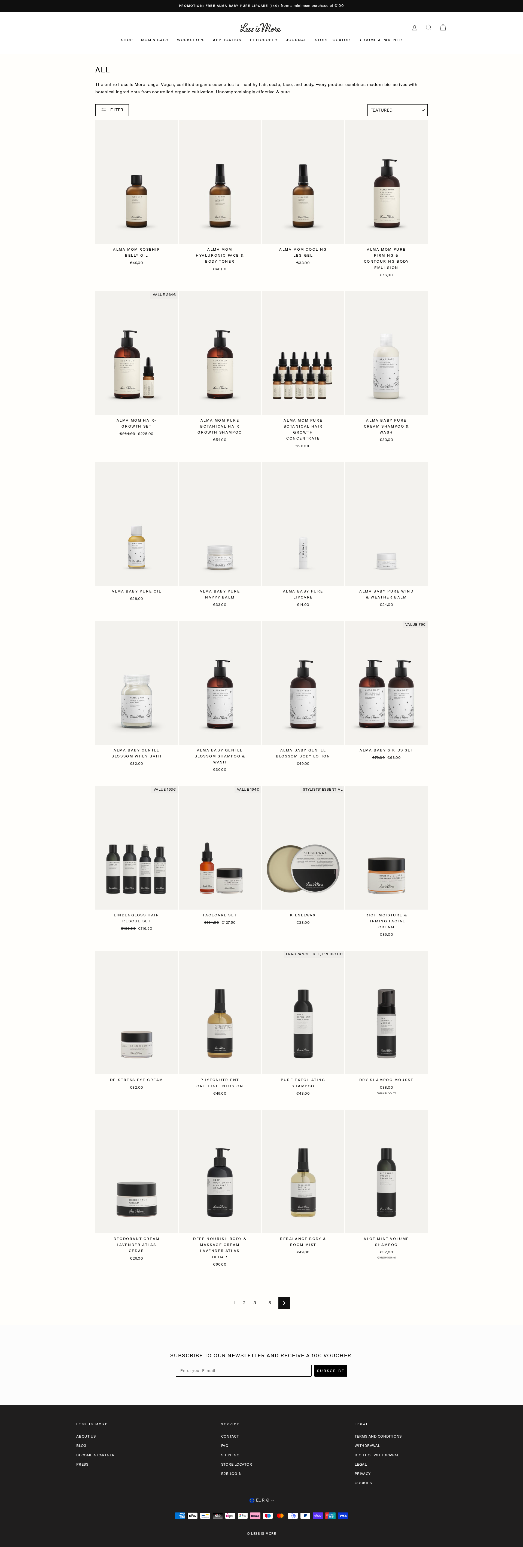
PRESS (82, 1464)
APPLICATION (227, 40)
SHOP (127, 40)
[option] (261, 6)
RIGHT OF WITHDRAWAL (377, 1455)
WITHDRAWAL (367, 1445)
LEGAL (361, 1464)
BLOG (81, 1445)
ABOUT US (86, 1436)
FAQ (225, 1445)
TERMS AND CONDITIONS (378, 1436)
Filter (116, 110)
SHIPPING (230, 1455)
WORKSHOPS (191, 40)
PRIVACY (362, 1473)
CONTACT (230, 1436)
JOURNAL (296, 40)
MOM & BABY (155, 40)
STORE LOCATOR (332, 40)
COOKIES (363, 1483)
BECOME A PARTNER (380, 40)
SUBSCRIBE (331, 1370)
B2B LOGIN (231, 1473)
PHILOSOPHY (264, 40)
